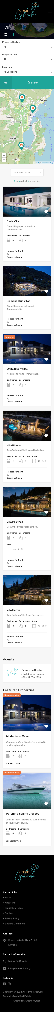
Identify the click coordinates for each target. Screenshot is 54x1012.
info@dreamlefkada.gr (32, 674)
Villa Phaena (14, 445)
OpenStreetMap (47, 162)
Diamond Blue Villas (18, 300)
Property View (27, 210)
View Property (27, 724)
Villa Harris (13, 610)
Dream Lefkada (31, 670)
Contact (9, 913)
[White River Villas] (22, 98)
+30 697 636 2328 (31, 677)
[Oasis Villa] (21, 146)
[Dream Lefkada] (12, 675)
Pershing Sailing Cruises (22, 813)
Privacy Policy (12, 918)
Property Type (9, 54)
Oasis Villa (13, 221)
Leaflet (36, 162)
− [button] (4, 160)
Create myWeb (33, 1000)
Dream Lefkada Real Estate (17, 996)
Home (8, 897)
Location (7, 67)
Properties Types (14, 908)
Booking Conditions (15, 924)
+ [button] (4, 155)
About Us (10, 903)
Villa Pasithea (15, 521)
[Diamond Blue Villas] (33, 109)
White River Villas (17, 368)
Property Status (11, 42)
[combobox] (27, 47)
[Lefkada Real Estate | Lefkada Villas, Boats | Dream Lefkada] (27, 19)
